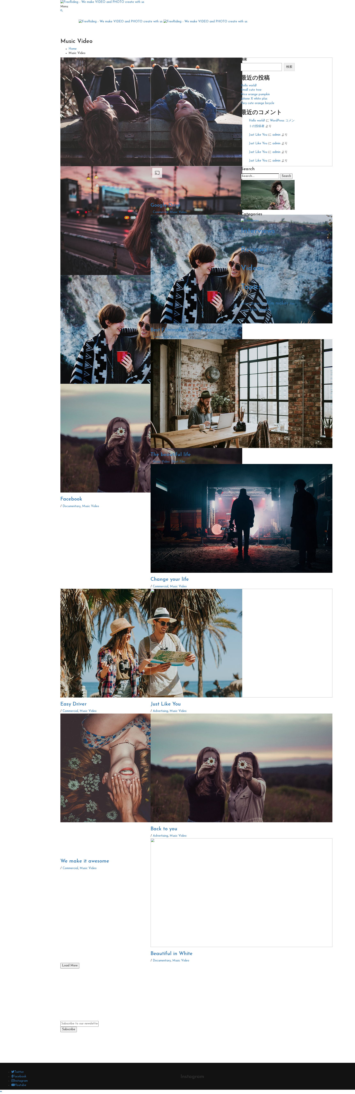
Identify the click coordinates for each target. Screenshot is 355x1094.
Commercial (160, 212)
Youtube (20, 1085)
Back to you (164, 829)
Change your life (170, 579)
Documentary (72, 506)
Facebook (71, 499)
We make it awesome (84, 861)
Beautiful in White (171, 953)
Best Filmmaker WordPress (181, 330)
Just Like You (166, 704)
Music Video (90, 506)
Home (73, 48)
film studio (260, 309)
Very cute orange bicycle (257, 103)
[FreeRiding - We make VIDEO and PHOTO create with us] (102, 2)
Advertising (160, 711)
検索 (244, 59)
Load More (70, 965)
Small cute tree (251, 90)
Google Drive (165, 205)
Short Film (178, 461)
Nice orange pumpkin (255, 94)
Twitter (19, 1072)
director (258, 304)
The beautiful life (171, 454)
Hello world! (249, 85)
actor (245, 303)
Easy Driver (73, 704)
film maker (277, 303)
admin (276, 134)
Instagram (21, 1081)
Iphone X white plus (254, 98)
